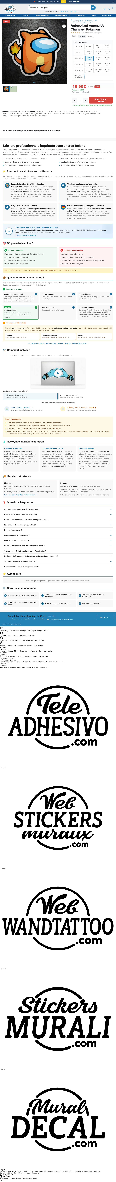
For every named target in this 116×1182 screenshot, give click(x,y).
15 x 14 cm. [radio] (79, 52)
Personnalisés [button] (106, 15)
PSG (70, 11)
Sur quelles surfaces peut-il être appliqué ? (22, 509)
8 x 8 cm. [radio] (89, 46)
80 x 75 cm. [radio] (107, 64)
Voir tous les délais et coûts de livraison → (20, 495)
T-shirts (93, 15)
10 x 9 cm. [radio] (98, 46)
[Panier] (113, 8)
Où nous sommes (41, 656)
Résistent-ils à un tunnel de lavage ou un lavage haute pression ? (31, 556)
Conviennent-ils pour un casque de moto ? (21, 566)
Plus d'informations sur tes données (11, 624)
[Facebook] (4, 1177)
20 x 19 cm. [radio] (89, 52)
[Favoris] (104, 8)
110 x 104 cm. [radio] (98, 70)
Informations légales (8, 660)
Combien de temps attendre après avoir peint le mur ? (26, 519)
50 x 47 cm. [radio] (107, 58)
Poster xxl (25, 15)
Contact (4, 666)
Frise (74, 11)
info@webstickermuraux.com (11, 667)
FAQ (37, 651)
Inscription (105, 617)
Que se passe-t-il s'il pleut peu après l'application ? (25, 551)
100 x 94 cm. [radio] (89, 70)
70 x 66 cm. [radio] (98, 64)
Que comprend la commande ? (16, 535)
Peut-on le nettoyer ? (13, 530)
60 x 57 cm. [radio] (89, 64)
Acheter (3, 649)
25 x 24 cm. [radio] (98, 52)
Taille (80, 42)
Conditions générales (8, 662)
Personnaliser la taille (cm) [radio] (79, 76)
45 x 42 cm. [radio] (98, 58)
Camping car (64, 11)
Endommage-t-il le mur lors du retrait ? (20, 525)
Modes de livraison (7, 651)
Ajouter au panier (101, 100)
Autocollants (80, 15)
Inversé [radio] (90, 36)
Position (74, 36)
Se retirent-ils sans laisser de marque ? (20, 561)
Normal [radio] (82, 36)
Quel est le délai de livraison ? (16, 540)
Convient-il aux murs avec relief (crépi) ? (21, 514)
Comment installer (45, 651)
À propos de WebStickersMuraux (12, 656)
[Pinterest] (6, 1177)
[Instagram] (1, 1177)
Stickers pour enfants (42, 15)
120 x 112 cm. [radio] (107, 70)
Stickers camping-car (62, 15)
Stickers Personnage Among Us (83, 22)
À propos (4, 655)
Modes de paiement (21, 651)
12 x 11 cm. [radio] (107, 46)
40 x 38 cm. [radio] (89, 58)
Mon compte (26, 667)
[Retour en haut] (1, 1181)
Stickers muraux (10, 15)
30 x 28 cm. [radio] (107, 52)
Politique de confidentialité (64, 620)
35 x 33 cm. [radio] (79, 58)
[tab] (6, 89)
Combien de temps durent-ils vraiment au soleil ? (24, 546)
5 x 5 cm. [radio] (79, 46)
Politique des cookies (56, 662)
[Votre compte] (108, 8)
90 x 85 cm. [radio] (79, 70)
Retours (32, 651)
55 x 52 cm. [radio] (79, 64)
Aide (33, 667)
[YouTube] (9, 1177)
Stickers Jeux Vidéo (91, 20)
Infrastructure (30, 656)
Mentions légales (42, 662)
